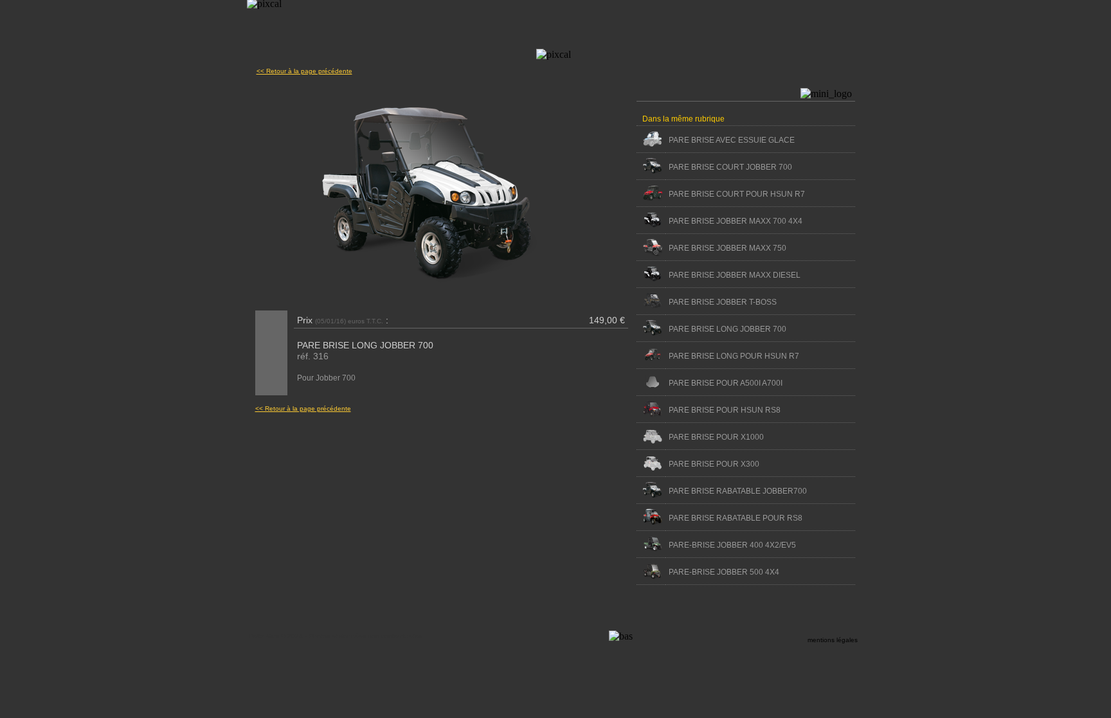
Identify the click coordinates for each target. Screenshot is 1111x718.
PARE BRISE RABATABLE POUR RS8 (735, 518)
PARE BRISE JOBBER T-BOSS (723, 302)
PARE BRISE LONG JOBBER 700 (727, 329)
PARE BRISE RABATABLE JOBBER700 (738, 491)
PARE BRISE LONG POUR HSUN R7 (734, 356)
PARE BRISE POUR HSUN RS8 (725, 410)
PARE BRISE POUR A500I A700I (725, 383)
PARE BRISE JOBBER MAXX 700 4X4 (735, 221)
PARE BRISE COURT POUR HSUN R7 (737, 194)
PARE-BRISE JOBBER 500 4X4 (724, 572)
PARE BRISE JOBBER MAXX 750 (727, 248)
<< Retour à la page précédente (304, 71)
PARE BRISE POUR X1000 (716, 437)
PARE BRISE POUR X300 (714, 464)
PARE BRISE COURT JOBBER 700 (730, 167)
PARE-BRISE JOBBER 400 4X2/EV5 (732, 545)
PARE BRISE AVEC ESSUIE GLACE (732, 140)
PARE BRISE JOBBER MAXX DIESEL (734, 275)
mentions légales (833, 639)
